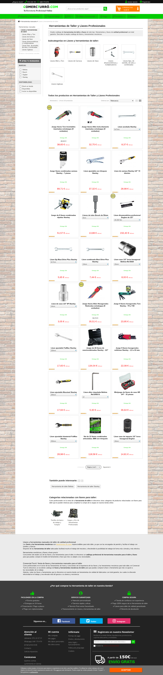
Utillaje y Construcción (86, 16)
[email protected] (30, 645)
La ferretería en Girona (32, 664)
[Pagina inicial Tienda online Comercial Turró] (19, 21)
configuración (34, 672)
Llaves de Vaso (27, 39)
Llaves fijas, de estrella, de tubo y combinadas (30, 46)
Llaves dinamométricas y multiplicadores (30, 42)
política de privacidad (111, 646)
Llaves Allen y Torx (28, 34)
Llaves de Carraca (28, 37)
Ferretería (119, 16)
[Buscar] (105, 9)
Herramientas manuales (29, 21)
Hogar (105, 16)
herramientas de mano (64, 544)
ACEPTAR (126, 670)
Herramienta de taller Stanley (88, 486)
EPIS (68, 16)
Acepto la (107, 646)
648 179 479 (44, 2)
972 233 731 (31, 2)
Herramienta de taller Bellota (62, 486)
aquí (57, 670)
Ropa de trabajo (53, 16)
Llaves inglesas (27, 49)
